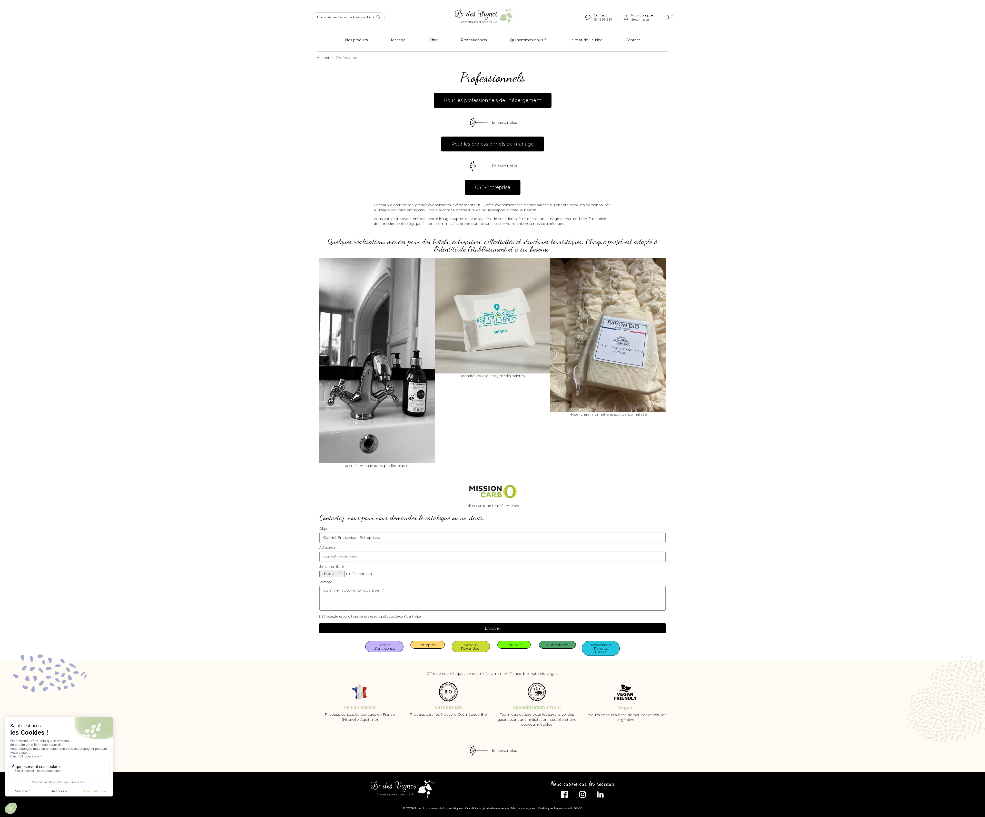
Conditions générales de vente (487, 808)
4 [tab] (487, 472)
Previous (327, 363)
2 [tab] (477, 472)
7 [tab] (502, 472)
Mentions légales (523, 808)
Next (658, 363)
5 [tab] (492, 472)
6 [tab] (497, 472)
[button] (492, 100)
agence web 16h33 (569, 808)
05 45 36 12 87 (603, 19)
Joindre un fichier (332, 567)
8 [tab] (507, 472)
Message (325, 582)
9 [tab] (513, 472)
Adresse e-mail (330, 548)
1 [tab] (472, 472)
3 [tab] (482, 472)
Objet (323, 529)
